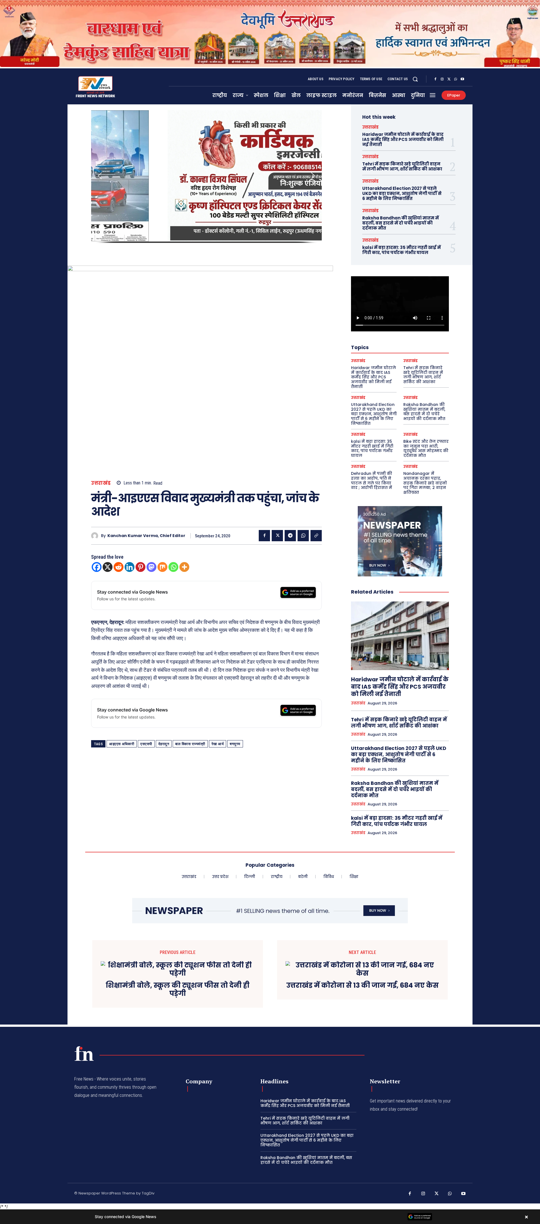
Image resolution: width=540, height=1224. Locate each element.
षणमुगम (235, 744)
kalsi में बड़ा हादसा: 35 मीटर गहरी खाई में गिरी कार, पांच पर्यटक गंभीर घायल (401, 249)
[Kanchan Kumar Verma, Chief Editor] (96, 535)
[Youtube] (462, 79)
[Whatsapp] (173, 567)
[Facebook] (435, 79)
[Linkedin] (129, 567)
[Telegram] (290, 535)
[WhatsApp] (455, 79)
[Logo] (84, 1053)
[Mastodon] (151, 567)
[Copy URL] (316, 535)
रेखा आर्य (218, 744)
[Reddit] (118, 567)
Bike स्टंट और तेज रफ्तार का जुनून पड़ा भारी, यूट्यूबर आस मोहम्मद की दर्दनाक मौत (426, 448)
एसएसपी (146, 744)
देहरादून (163, 744)
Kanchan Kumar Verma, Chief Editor (146, 535)
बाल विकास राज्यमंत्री (190, 744)
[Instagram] (442, 79)
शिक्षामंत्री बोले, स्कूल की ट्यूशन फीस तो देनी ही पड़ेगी (177, 990)
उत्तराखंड (101, 483)
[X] (449, 79)
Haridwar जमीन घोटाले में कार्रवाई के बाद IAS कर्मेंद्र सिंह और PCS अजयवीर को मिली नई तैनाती (403, 139)
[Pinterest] (140, 567)
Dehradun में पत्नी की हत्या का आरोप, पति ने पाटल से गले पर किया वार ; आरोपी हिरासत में (371, 480)
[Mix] (162, 567)
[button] (415, 79)
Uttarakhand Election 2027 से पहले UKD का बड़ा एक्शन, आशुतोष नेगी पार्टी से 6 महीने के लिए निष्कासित (402, 193)
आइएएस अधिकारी (121, 744)
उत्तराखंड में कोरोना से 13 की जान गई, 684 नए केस (362, 986)
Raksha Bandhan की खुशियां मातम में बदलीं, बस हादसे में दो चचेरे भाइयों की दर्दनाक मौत (400, 223)
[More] (184, 567)
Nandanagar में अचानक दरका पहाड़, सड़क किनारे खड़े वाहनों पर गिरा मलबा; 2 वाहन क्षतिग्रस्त (425, 483)
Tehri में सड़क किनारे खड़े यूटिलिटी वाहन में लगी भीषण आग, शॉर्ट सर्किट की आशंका (402, 166)
